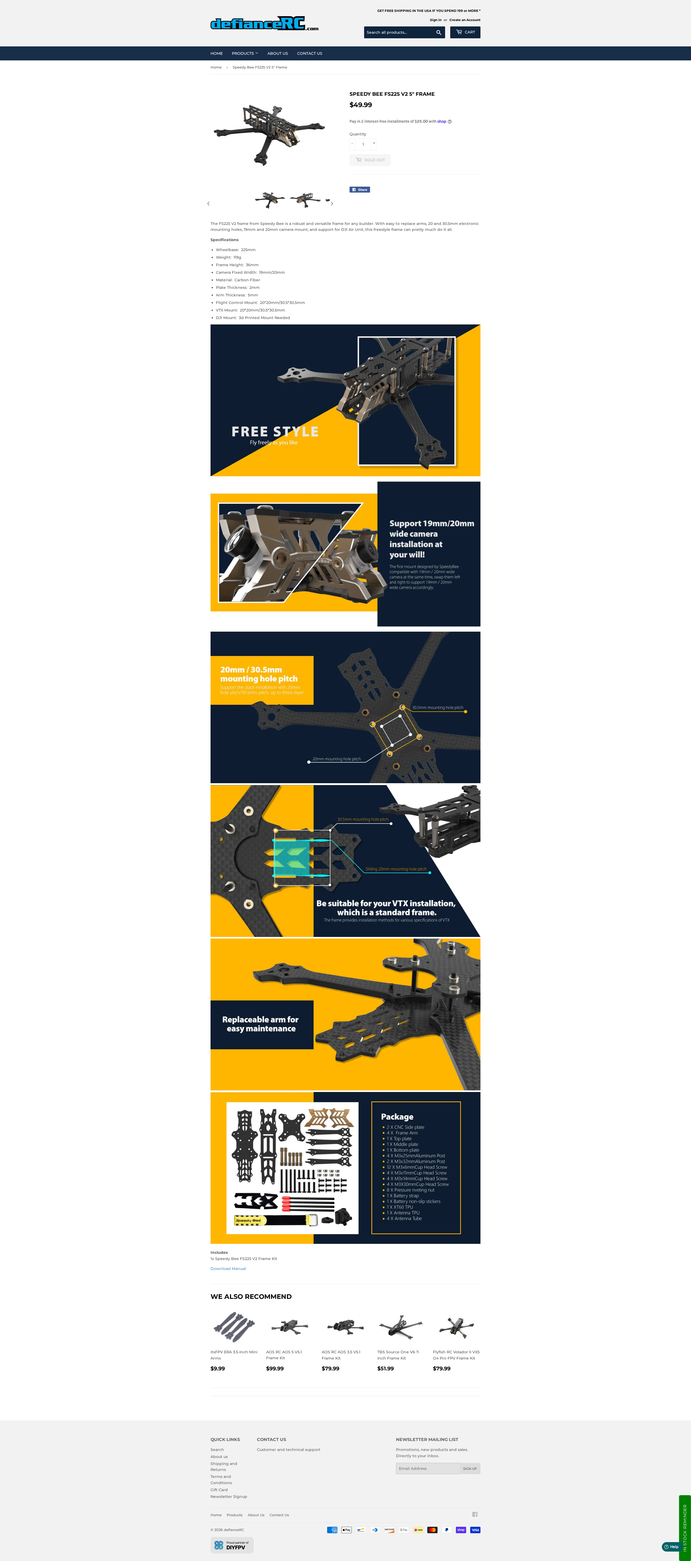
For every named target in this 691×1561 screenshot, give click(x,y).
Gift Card (219, 1489)
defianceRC (234, 1530)
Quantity (358, 134)
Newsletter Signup (229, 1496)
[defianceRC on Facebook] (475, 1515)
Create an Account (464, 20)
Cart (469, 32)
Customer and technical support (288, 1449)
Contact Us (309, 53)
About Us (277, 53)
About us (219, 1456)
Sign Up (470, 1469)
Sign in (436, 20)
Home (217, 53)
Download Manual (228, 1268)
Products (243, 53)
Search (217, 1449)
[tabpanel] (270, 200)
